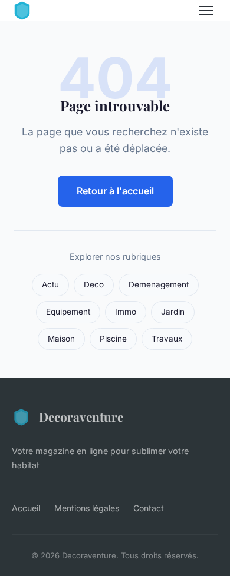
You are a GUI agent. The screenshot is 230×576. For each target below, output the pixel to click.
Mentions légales (86, 508)
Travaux (167, 338)
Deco (94, 284)
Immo (125, 311)
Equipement (68, 311)
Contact (148, 508)
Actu (50, 284)
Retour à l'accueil (115, 191)
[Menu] (206, 10)
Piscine (113, 338)
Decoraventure (81, 416)
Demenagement (159, 284)
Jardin (173, 311)
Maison (61, 338)
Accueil (26, 508)
